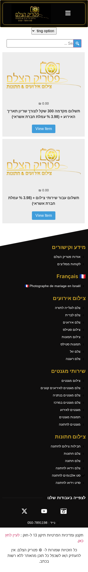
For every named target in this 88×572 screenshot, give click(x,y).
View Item (43, 129)
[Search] (77, 43)
